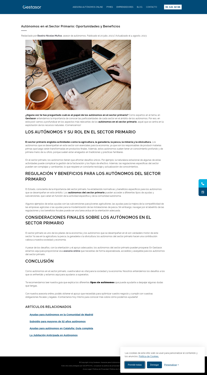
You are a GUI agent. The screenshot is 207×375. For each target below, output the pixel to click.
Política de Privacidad (101, 369)
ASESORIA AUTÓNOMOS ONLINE (88, 7)
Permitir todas (135, 365)
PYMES (109, 7)
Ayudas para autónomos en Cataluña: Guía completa (61, 328)
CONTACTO (151, 7)
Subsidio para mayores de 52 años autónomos (58, 321)
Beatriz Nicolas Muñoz (49, 35)
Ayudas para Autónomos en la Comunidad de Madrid (61, 314)
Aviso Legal (87, 369)
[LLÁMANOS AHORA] (203, 183)
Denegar (154, 365)
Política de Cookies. (149, 356)
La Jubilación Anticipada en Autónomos (54, 335)
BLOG (139, 7)
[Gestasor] (43, 7)
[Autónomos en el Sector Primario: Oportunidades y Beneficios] (95, 75)
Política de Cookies (117, 369)
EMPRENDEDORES (124, 7)
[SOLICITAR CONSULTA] (203, 192)
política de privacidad (112, 366)
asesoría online (71, 251)
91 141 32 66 (172, 7)
